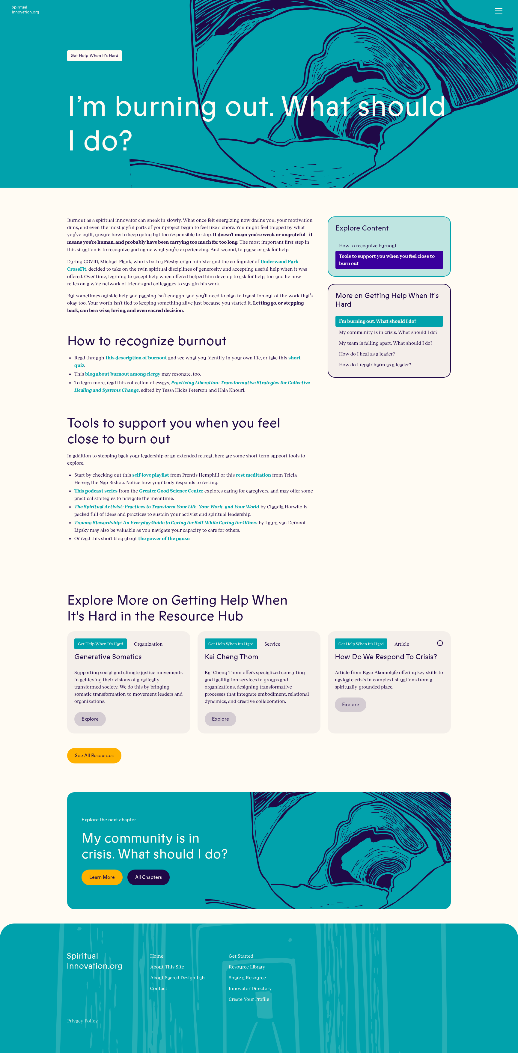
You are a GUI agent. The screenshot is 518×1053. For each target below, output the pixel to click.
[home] (25, 10)
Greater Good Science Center (171, 490)
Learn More (102, 877)
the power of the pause (163, 538)
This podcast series (96, 490)
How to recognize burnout (368, 245)
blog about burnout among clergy (122, 373)
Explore (90, 719)
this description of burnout (136, 357)
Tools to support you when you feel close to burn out (387, 260)
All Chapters (148, 877)
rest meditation (253, 474)
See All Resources (94, 755)
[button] (499, 11)
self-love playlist (150, 474)
